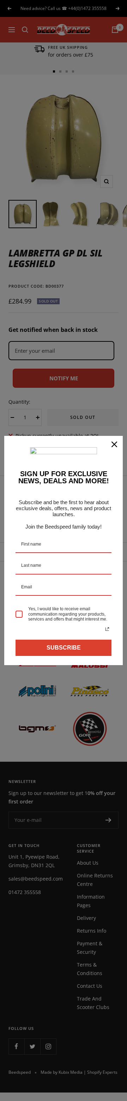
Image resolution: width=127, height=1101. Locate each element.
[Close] (114, 444)
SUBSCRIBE (64, 648)
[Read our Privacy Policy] (107, 629)
